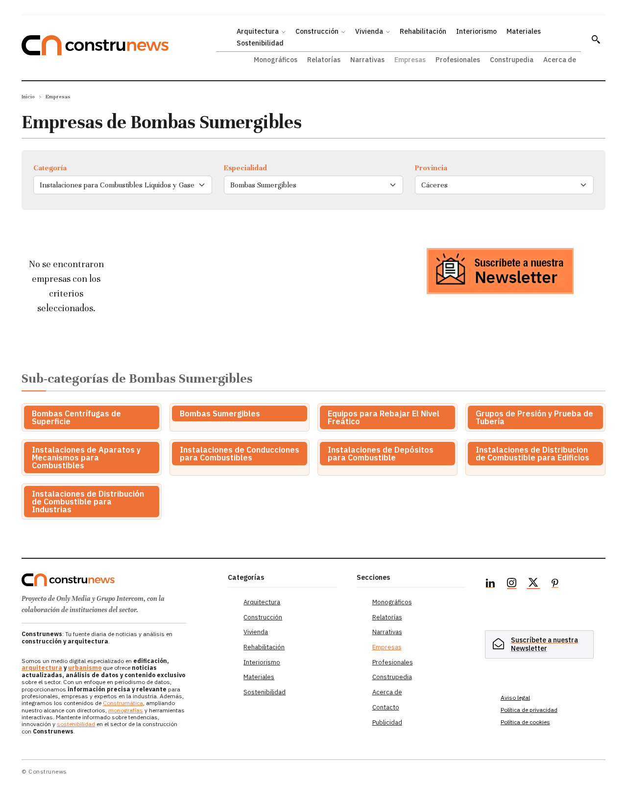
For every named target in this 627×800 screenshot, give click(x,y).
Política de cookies (525, 722)
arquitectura (42, 667)
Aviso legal (515, 697)
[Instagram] (512, 584)
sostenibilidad (76, 724)
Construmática (123, 703)
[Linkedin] (490, 584)
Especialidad (245, 167)
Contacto (385, 707)
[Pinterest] (555, 584)
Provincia (431, 167)
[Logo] (119, 579)
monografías (125, 710)
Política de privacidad (529, 709)
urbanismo (84, 667)
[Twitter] (533, 584)
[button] (595, 39)
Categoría (50, 167)
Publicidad (387, 722)
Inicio (28, 96)
